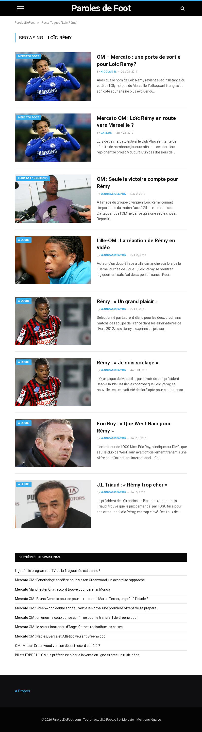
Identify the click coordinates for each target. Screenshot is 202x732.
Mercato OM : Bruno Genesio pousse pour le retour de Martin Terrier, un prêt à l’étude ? (81, 599)
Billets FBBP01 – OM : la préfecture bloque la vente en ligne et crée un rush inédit (77, 655)
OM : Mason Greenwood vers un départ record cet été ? (57, 646)
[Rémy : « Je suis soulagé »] (53, 382)
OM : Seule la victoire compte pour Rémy (137, 182)
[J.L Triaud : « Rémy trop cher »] (53, 504)
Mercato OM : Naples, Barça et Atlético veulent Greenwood (60, 636)
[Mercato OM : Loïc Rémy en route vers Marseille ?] (53, 137)
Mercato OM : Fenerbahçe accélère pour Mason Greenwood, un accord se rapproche (80, 580)
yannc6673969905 (113, 194)
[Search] (182, 8)
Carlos (106, 132)
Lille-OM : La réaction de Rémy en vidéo (136, 244)
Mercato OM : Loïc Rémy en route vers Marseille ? (136, 121)
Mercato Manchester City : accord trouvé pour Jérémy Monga (62, 589)
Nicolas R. (109, 71)
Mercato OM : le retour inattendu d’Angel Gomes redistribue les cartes (69, 627)
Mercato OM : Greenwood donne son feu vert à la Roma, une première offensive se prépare (85, 608)
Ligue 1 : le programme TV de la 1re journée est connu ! (57, 571)
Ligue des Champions (33, 178)
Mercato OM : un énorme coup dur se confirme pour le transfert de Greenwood (75, 617)
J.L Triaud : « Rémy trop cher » (132, 485)
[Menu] (20, 8)
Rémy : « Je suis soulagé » (127, 363)
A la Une (24, 240)
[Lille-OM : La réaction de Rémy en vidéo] (53, 260)
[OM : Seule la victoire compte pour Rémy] (53, 198)
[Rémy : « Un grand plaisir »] (53, 321)
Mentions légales (148, 719)
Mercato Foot (28, 56)
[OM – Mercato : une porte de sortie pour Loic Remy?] (53, 76)
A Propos (22, 691)
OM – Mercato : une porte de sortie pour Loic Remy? (139, 60)
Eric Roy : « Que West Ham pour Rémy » (134, 427)
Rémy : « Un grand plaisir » (127, 301)
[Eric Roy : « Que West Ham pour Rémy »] (53, 443)
